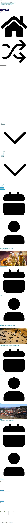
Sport (3, 154)
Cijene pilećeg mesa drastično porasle (6, 248)
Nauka (3, 152)
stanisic (1, 403)
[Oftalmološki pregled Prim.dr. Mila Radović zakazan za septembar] (13, 343)
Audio (3, 184)
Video (3, 183)
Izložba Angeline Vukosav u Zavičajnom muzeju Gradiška (7, 3)
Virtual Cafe (2, 155)
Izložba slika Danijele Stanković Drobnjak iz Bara (6, 4)
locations (1, 517)
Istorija (3, 153)
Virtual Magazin (3, 124)
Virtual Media (2, 156)
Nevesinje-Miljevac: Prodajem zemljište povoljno (7, 420)
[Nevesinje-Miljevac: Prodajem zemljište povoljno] (13, 418)
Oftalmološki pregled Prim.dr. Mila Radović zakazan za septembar (8, 2)
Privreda (4, 151)
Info (1, 123)
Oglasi (2, 185)
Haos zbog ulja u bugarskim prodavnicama (7, 325)
